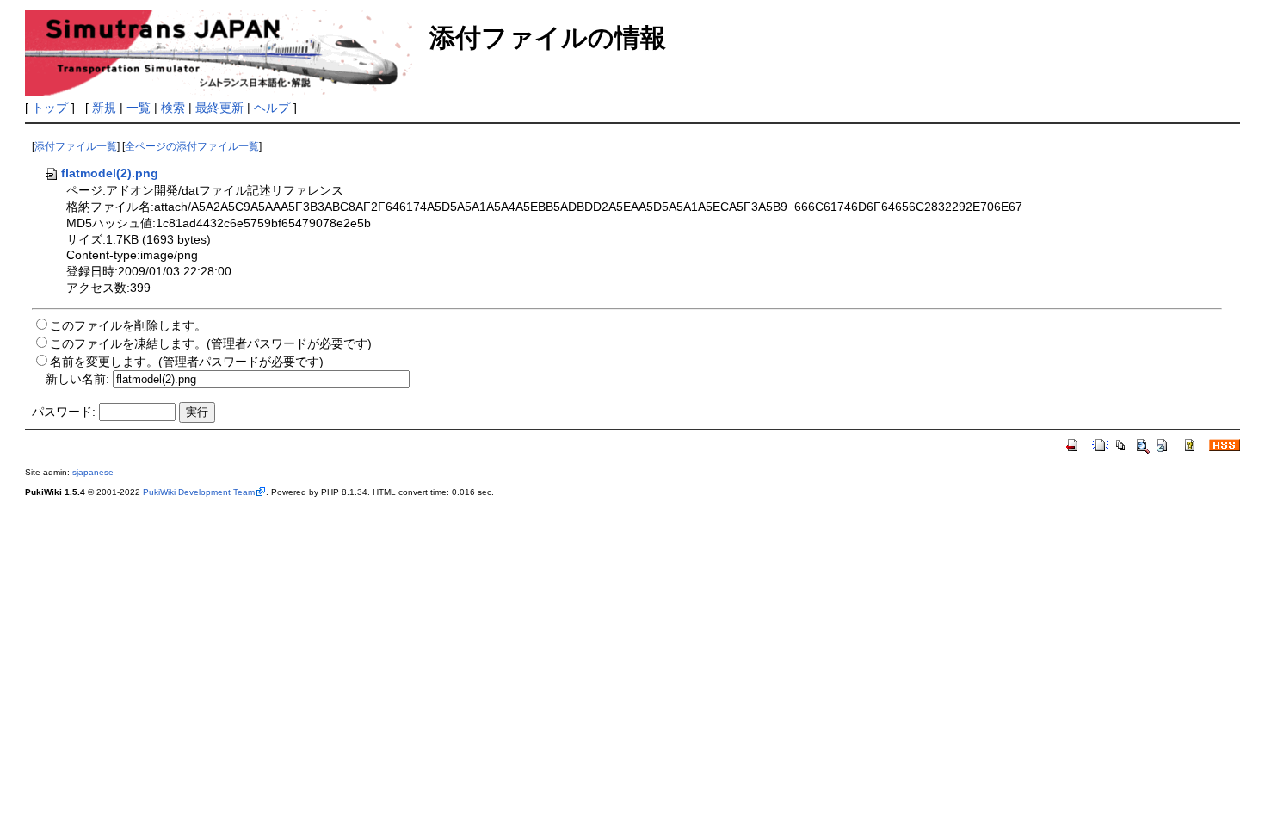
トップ (50, 107)
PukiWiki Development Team (199, 492)
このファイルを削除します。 (128, 325)
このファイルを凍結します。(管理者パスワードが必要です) (211, 343)
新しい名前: (77, 379)
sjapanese (93, 472)
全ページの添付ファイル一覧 (192, 146)
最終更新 (219, 107)
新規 (104, 107)
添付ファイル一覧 (75, 146)
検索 (173, 107)
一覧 (138, 107)
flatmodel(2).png (109, 173)
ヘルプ (272, 107)
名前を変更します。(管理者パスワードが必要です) (187, 361)
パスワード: (64, 411)
